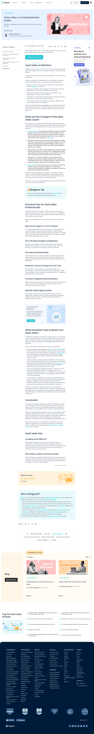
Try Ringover (31, 320)
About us (78, 654)
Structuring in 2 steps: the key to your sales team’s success (76, 619)
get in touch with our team (55, 516)
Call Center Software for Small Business (12, 697)
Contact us (79, 652)
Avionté (65, 666)
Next (87, 557)
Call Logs (36, 688)
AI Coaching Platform (10, 652)
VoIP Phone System (39, 660)
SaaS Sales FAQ (6, 68)
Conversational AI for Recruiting (56, 666)
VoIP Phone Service (25, 660)
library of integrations (31, 505)
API (65, 679)
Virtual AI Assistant (10, 669)
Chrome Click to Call (25, 669)
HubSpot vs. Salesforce (34, 629)
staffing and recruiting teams (54, 497)
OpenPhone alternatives (55, 686)
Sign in (76, 2)
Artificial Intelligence (43, 540)
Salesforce (66, 652)
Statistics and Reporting (39, 682)
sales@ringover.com (83, 685)
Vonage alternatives (54, 684)
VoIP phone (56, 193)
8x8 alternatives (53, 680)
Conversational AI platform (11, 666)
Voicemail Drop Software (40, 675)
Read (28, 596)
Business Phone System (40, 652)
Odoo (65, 669)
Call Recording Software (40, 690)
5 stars (33, 478)
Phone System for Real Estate (12, 671)
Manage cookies (80, 676)
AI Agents (53, 540)
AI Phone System (9, 667)
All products (23, 683)
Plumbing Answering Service (12, 679)
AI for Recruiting (24, 677)
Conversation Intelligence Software (11, 684)
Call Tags (36, 677)
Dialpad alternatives (54, 682)
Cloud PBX (8, 703)
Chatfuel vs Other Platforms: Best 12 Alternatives (41, 619)
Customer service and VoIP (31, 537)
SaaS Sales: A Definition (8, 51)
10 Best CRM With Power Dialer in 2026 (72, 582)
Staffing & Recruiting (36, 534)
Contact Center (53, 660)
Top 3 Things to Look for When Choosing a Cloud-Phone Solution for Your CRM (75, 613)
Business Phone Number (26, 673)
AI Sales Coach (9, 688)
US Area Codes (24, 687)
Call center (47, 534)
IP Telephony (52, 656)
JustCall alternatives (54, 678)
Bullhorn (66, 664)
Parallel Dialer (24, 654)
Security (78, 666)
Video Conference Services (40, 656)
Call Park (36, 694)
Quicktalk (23, 701)
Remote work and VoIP (48, 537)
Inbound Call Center (54, 654)
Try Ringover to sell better (34, 57)
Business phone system (63, 537)
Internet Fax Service (39, 667)
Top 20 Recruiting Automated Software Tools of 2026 (42, 624)
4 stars (31, 478)
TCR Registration (9, 694)
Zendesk (66, 654)
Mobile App (23, 689)
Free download (79, 64)
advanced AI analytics (54, 512)
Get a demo (85, 2)
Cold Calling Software (25, 656)
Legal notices (79, 667)
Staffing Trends (24, 693)
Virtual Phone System (10, 701)
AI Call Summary (9, 692)
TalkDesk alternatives (54, 688)
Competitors (23, 685)
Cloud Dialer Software (10, 681)
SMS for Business (38, 673)
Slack (65, 673)
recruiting (61, 505)
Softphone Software (25, 662)
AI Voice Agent (9, 654)
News (78, 664)
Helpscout (66, 671)
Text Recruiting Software (26, 666)
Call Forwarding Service (40, 654)
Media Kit (78, 662)
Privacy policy (80, 669)
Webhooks (66, 681)
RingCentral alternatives (55, 672)
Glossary (23, 691)
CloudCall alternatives (54, 676)
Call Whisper (37, 686)
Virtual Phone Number (39, 664)
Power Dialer (37, 662)
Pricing (31, 2)
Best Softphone (24, 664)
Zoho (65, 660)
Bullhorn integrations (25, 667)
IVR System (37, 658)
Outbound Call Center (54, 652)
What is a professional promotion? (70, 629)
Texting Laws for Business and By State (71, 635)
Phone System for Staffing (11, 662)
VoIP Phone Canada (10, 690)
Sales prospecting (9, 13)
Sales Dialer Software (10, 664)
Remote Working (53, 664)
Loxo (65, 667)
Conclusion (5, 66)
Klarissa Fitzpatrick (14, 34)
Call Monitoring (38, 684)
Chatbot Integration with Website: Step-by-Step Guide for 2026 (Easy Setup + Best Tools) (43, 613)
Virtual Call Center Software (27, 652)
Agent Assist (8, 656)
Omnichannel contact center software (40, 680)
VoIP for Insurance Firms (11, 699)
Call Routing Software (10, 675)
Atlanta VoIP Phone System (11, 677)
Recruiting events (24, 679)
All (27, 534)
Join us (78, 656)
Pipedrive (66, 662)
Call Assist (23, 697)
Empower (53, 499)
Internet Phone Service (25, 658)
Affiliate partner (80, 660)
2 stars (25, 478)
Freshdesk (66, 658)
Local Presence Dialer (39, 692)
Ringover (23, 497)
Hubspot (66, 656)
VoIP (66, 534)
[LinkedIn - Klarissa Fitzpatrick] (21, 34)
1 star (22, 478)
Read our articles (11, 580)
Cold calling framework (11, 658)
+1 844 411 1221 (82, 683)
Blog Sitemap (23, 699)
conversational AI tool (43, 510)
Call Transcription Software (12, 673)
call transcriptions (62, 510)
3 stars (28, 478)
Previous (30, 557)
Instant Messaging (38, 666)
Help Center (79, 675)
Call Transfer (23, 695)
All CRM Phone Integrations (69, 677)
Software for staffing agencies (27, 671)
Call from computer (54, 662)
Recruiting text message (11, 660)
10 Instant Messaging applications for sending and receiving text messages (43, 635)
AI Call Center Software (11, 686)
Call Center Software (54, 658)
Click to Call (37, 669)
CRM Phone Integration (26, 681)
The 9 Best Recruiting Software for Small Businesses (75, 624)
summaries (25, 512)
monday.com (66, 675)
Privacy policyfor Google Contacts (81, 672)
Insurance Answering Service (27, 675)
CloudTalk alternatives (54, 674)
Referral (78, 658)
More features (37, 696)
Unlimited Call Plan (38, 671)
